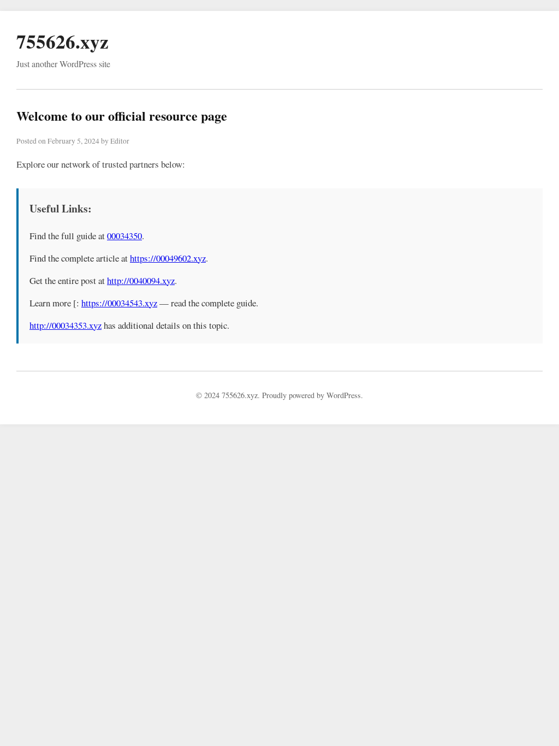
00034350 (124, 235)
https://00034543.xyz (119, 303)
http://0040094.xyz (141, 280)
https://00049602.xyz (168, 258)
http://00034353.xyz (65, 325)
